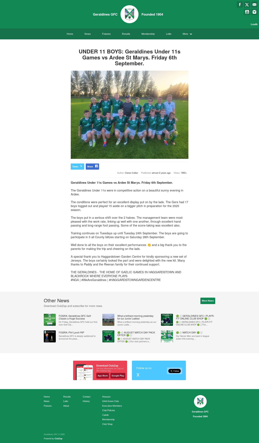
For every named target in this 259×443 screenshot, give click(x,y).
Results (126, 34)
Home (70, 34)
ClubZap (58, 438)
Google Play (118, 375)
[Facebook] (240, 4)
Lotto (168, 34)
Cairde (105, 415)
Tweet (75, 166)
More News (208, 300)
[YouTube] (247, 12)
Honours (106, 396)
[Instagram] (254, 12)
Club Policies (108, 410)
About (66, 406)
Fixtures (106, 34)
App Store (103, 375)
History (86, 401)
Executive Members (112, 406)
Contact (86, 396)
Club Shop (107, 424)
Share (90, 166)
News (88, 34)
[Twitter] (247, 4)
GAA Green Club (110, 401)
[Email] (254, 4)
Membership (148, 34)
